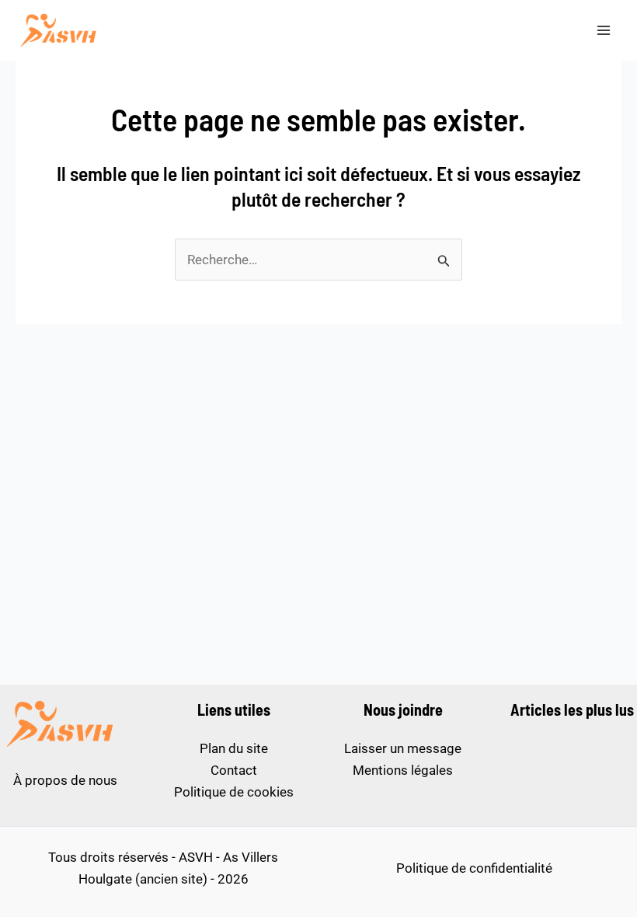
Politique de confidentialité (474, 868)
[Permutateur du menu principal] (604, 30)
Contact (234, 770)
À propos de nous (65, 780)
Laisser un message (402, 748)
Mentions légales (403, 770)
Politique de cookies (234, 792)
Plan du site (234, 748)
